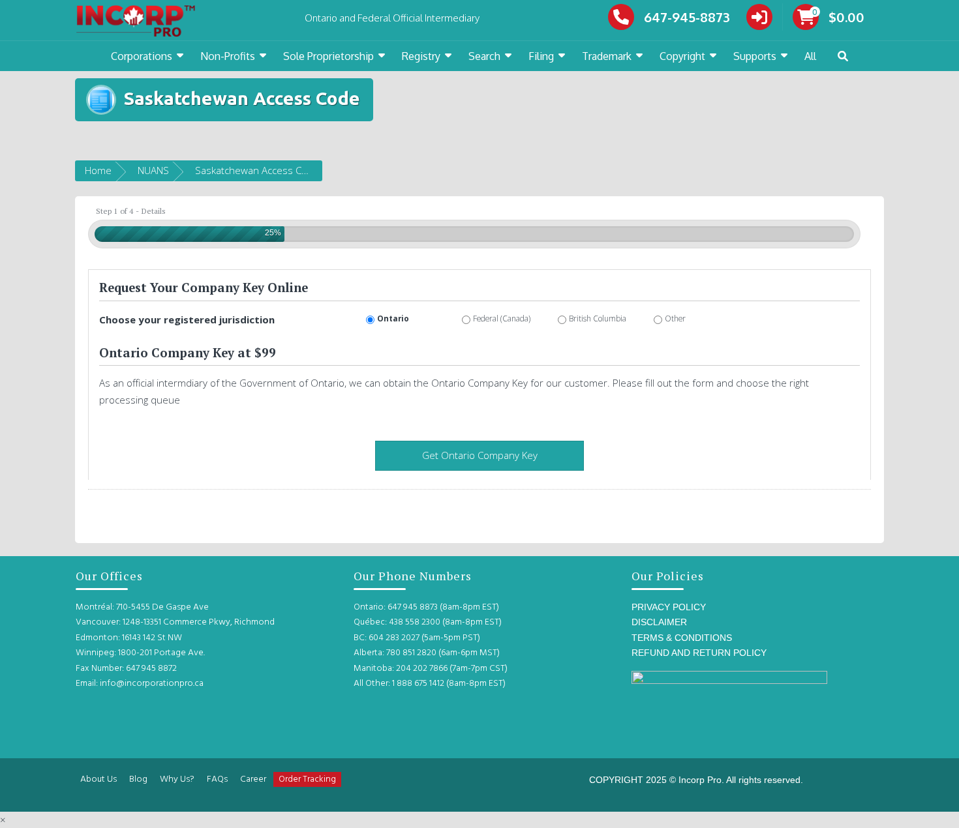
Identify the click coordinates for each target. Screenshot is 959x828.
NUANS (153, 170)
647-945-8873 (687, 16)
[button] (843, 56)
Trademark (607, 56)
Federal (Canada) (501, 318)
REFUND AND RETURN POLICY (699, 652)
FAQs (217, 779)
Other (675, 318)
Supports (754, 56)
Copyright (682, 56)
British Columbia (597, 318)
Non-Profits (227, 56)
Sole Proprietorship (328, 56)
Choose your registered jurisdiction (187, 319)
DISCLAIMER (659, 622)
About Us (98, 779)
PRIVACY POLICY (669, 607)
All (810, 56)
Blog (138, 779)
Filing (541, 56)
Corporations (141, 56)
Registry (421, 56)
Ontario (393, 318)
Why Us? (177, 779)
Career (253, 779)
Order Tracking (307, 779)
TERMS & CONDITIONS (682, 637)
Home (98, 170)
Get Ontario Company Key (480, 455)
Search (484, 56)
